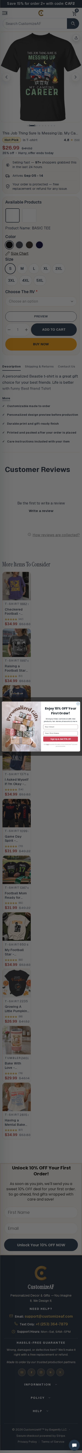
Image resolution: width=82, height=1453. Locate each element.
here (47, 744)
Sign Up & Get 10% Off (60, 739)
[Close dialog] (78, 703)
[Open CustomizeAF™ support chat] (74, 1445)
